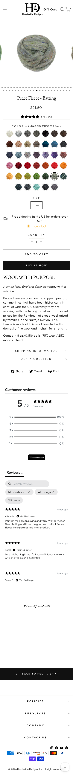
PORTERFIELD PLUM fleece (36, 155)
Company (35, 725)
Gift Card (50, 9)
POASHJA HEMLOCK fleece (45, 176)
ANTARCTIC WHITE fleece (9, 133)
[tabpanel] (36, 534)
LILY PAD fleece (27, 176)
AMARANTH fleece (18, 165)
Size (36, 198)
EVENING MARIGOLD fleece (63, 165)
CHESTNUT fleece (9, 144)
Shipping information (36, 350)
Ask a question (36, 358)
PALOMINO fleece (18, 144)
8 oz (36, 205)
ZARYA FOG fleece (27, 155)
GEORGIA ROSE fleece (9, 165)
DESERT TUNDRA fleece (27, 144)
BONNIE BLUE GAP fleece (63, 144)
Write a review (36, 457)
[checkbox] (14, 500)
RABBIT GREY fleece (27, 133)
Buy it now (36, 265)
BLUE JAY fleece (54, 144)
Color (36, 126)
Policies (35, 701)
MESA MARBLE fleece (54, 187)
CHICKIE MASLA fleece (9, 176)
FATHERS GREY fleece (36, 133)
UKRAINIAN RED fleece (27, 165)
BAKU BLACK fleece (45, 133)
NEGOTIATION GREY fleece (18, 133)
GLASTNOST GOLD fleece (45, 165)
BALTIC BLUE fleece (45, 144)
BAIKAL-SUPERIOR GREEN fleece (18, 187)
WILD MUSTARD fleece (18, 176)
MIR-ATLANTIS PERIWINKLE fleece (54, 155)
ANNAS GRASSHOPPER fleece (54, 176)
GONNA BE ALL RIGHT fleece (63, 176)
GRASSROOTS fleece (36, 144)
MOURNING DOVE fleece (63, 155)
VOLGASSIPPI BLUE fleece (18, 155)
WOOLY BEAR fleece (63, 133)
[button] (36, 417)
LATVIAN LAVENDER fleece (45, 155)
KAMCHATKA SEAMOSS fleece (36, 187)
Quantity (37, 234)
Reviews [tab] (14, 472)
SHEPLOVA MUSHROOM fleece (36, 165)
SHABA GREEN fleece (36, 176)
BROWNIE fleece (54, 133)
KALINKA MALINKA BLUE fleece (27, 187)
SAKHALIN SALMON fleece (54, 165)
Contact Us (35, 737)
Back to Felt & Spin (39, 673)
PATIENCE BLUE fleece (9, 155)
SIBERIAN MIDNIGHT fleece (45, 187)
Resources (35, 713)
